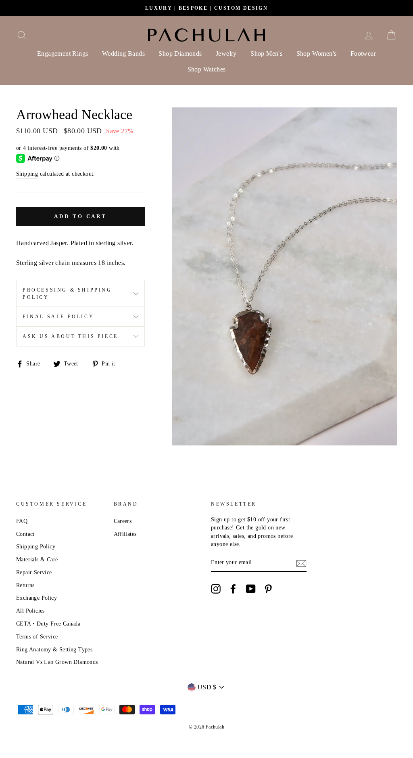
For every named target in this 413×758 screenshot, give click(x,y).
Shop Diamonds (180, 53)
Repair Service (34, 572)
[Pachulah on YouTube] (251, 589)
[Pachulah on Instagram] (216, 589)
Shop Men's (266, 53)
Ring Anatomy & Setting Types (54, 650)
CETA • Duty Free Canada (48, 624)
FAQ (21, 521)
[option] (206, 8)
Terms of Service (37, 637)
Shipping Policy (35, 547)
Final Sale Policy (58, 316)
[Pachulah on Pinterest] (268, 589)
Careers (123, 521)
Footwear (363, 53)
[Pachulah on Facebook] (233, 589)
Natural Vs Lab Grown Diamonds (57, 662)
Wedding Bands (123, 53)
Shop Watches (207, 69)
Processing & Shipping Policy (67, 293)
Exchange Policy (36, 598)
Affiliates (125, 534)
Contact (25, 534)
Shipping (27, 174)
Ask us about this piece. (72, 336)
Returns (25, 585)
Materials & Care (37, 559)
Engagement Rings (62, 53)
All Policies (30, 611)
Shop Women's (316, 53)
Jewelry (226, 53)
